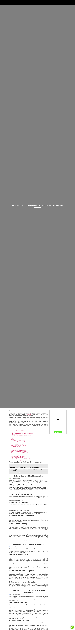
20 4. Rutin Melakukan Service (17, 457)
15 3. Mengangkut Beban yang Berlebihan (19, 451)
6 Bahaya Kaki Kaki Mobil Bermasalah (18, 440)
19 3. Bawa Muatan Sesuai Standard (18, 456)
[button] (51, 420)
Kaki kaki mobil (28, 414)
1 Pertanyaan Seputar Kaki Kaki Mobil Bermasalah (20, 430)
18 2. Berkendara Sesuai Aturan (17, 455)
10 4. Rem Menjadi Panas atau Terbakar (18, 445)
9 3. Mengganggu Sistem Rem (17, 444)
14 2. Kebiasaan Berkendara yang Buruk (18, 450)
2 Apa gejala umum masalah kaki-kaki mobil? (19, 432)
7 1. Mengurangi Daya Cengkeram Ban (18, 441)
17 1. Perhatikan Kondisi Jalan (16, 453)
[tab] (28, 465)
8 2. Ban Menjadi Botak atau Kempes (18, 442)
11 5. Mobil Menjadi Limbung (16, 446)
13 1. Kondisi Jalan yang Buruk (17, 449)
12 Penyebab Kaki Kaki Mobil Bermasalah (19, 447)
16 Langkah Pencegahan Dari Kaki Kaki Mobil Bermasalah (22, 452)
